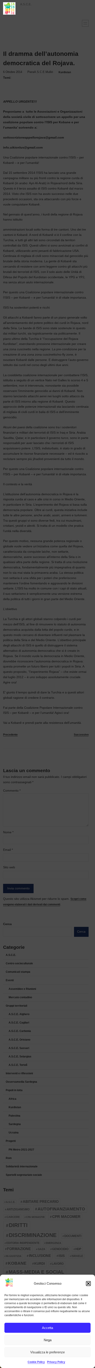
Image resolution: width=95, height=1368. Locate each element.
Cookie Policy (36, 1362)
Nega (47, 1340)
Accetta (47, 1328)
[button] (88, 1283)
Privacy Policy (56, 1362)
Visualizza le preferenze (47, 1352)
